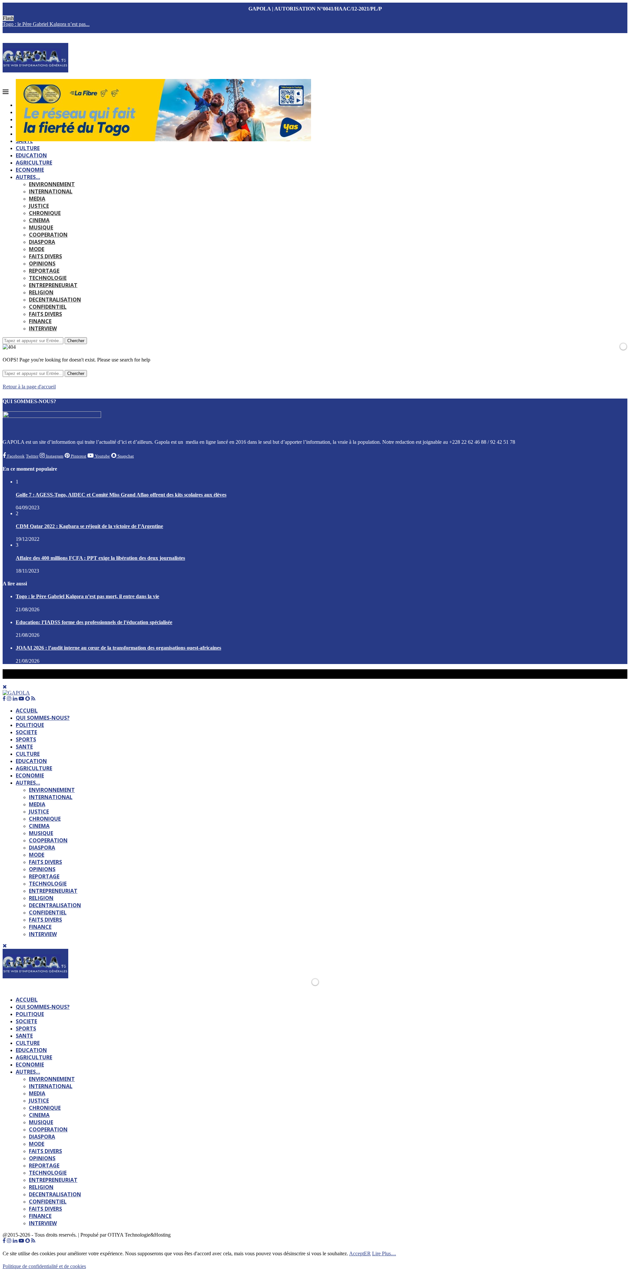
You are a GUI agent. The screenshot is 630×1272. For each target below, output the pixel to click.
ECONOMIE (30, 169)
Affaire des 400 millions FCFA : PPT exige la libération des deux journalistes (100, 558)
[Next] (19, 18)
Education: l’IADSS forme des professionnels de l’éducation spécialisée (94, 622)
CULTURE (28, 148)
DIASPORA (42, 241)
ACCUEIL (27, 710)
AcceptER (360, 1253)
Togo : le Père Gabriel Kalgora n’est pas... (46, 24)
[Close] (5, 946)
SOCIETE (26, 732)
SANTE (24, 746)
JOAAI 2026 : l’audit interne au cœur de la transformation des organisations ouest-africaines (118, 648)
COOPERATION (48, 234)
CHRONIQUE (45, 213)
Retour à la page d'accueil (29, 386)
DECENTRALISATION (55, 299)
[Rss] (33, 30)
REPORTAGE (44, 270)
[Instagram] (9, 30)
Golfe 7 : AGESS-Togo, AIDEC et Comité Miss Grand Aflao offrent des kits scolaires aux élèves (121, 495)
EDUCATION (31, 155)
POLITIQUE (30, 725)
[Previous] (16, 18)
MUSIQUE (41, 227)
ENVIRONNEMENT (52, 184)
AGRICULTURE (34, 162)
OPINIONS (42, 263)
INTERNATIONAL (51, 191)
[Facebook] (4, 30)
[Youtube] (21, 30)
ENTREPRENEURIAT (53, 285)
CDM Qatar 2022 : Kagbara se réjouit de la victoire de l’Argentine (89, 526)
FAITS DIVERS (45, 256)
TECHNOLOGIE (48, 278)
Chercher (75, 340)
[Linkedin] (15, 30)
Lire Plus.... (384, 1253)
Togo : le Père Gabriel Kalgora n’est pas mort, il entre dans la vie (87, 596)
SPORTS (26, 739)
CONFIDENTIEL (48, 306)
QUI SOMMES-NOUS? (43, 717)
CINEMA (39, 220)
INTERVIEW (43, 328)
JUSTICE (39, 205)
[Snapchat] (27, 30)
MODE (36, 249)
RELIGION (41, 292)
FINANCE (40, 321)
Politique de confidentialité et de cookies (44, 1266)
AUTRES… (28, 177)
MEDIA (37, 198)
